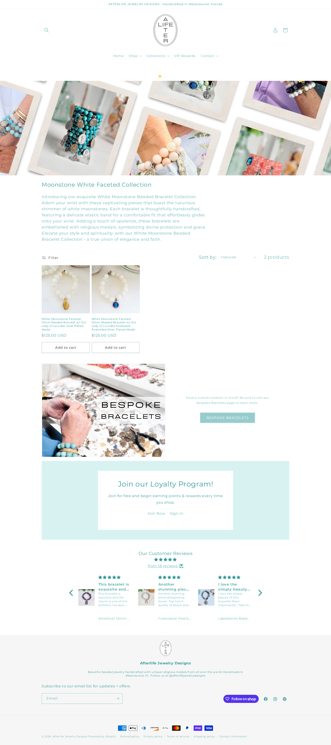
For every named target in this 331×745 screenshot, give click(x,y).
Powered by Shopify (102, 736)
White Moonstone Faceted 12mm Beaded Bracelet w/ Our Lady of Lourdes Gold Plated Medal (64, 324)
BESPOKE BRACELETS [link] (227, 418)
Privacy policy (153, 736)
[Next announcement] (288, 67)
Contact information (233, 736)
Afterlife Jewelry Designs (70, 736)
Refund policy (129, 736)
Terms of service (178, 736)
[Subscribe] (117, 698)
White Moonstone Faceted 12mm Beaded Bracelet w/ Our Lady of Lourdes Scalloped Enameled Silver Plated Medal (114, 324)
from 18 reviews (163, 566)
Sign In (176, 513)
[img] (166, 559)
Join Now (156, 513)
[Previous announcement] (43, 67)
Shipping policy (204, 736)
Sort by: (207, 257)
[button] (47, 30)
